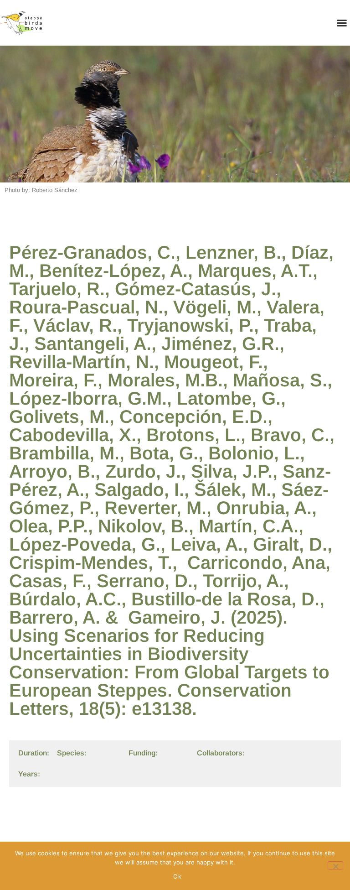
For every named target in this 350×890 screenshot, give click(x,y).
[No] (335, 865)
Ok (177, 876)
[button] (342, 23)
